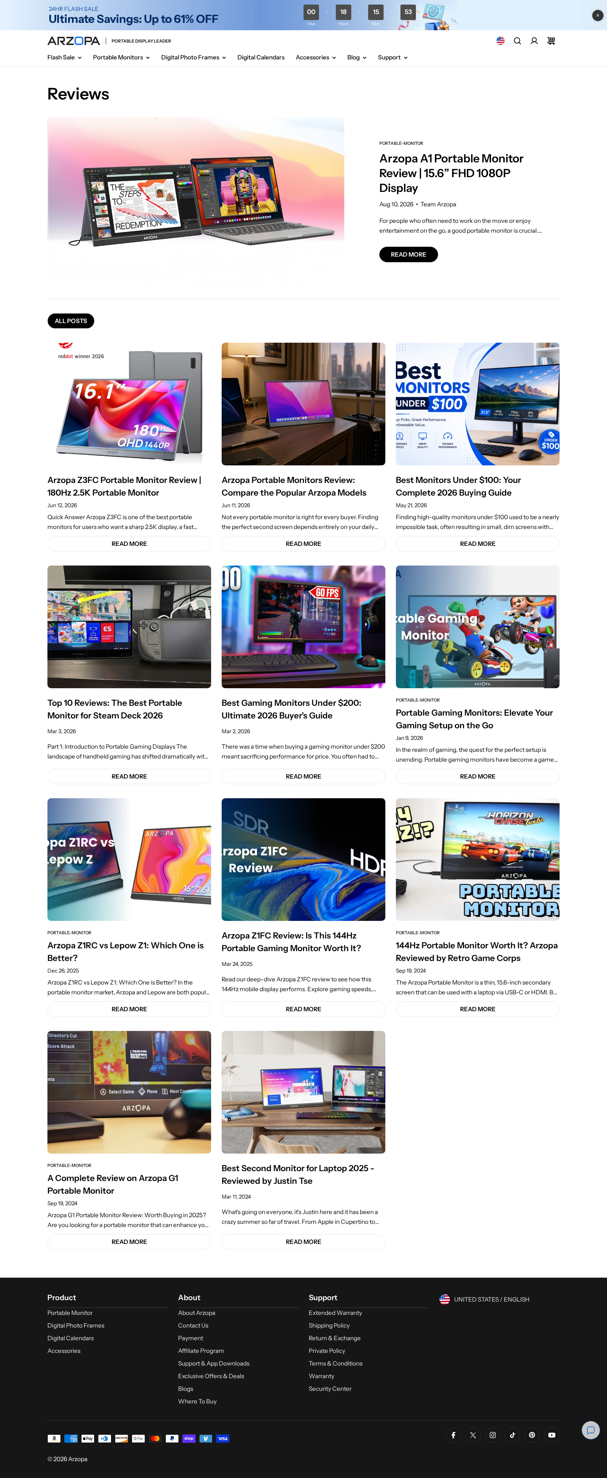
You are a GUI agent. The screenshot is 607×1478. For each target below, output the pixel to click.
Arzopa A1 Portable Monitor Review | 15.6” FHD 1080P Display (451, 173)
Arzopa (77, 1459)
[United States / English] (500, 41)
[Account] (534, 41)
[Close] (597, 15)
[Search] (517, 41)
